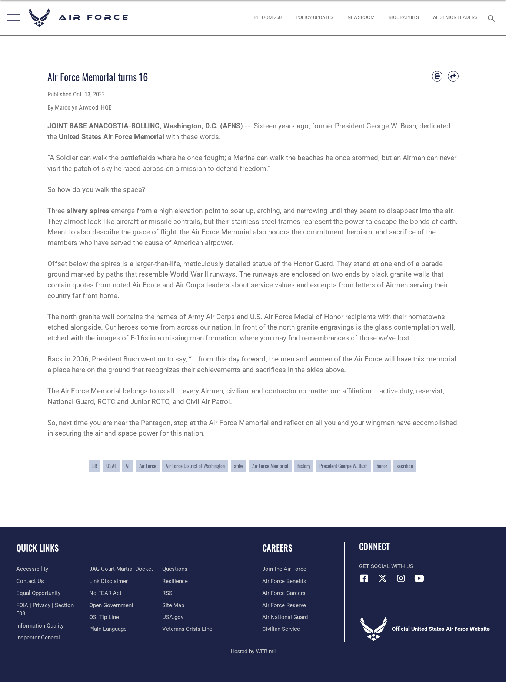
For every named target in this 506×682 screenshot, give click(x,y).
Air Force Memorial (270, 466)
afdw (238, 466)
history (303, 466)
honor (382, 466)
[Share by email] (453, 76)
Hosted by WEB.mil (253, 651)
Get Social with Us (386, 566)
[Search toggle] (492, 18)
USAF (111, 466)
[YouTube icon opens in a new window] (419, 578)
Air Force (147, 466)
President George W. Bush (343, 466)
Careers (277, 548)
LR (94, 466)
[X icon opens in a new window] (382, 578)
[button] (12, 17)
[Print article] (437, 76)
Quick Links (37, 548)
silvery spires (88, 210)
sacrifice (405, 466)
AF (128, 466)
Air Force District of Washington (195, 466)
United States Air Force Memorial (111, 136)
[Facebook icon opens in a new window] (364, 578)
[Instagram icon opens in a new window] (400, 578)
